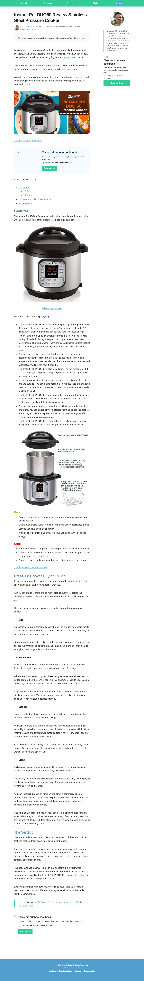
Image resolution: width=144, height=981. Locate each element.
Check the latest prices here (28, 140)
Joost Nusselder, (32, 26)
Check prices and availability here (30, 567)
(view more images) (52, 308)
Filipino (96, 3)
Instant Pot (67, 57)
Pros (27, 191)
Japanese (48, 3)
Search (24, 3)
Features (24, 187)
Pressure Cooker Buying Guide (35, 199)
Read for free (49, 168)
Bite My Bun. (67, 965)
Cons (27, 195)
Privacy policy (89, 971)
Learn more (81, 38)
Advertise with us (65, 971)
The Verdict (25, 203)
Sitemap (78, 971)
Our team (52, 971)
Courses (119, 3)
